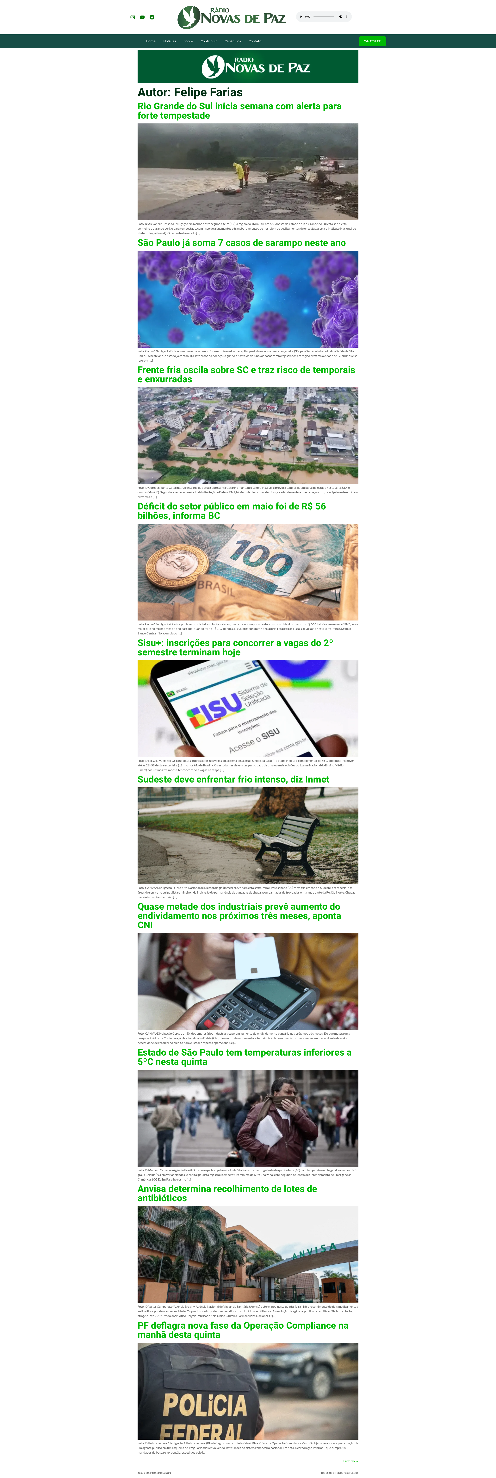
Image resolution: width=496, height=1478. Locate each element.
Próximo (350, 1461)
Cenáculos (233, 41)
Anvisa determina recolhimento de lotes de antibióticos (227, 1193)
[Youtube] (142, 17)
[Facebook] (152, 17)
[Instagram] (132, 17)
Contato (255, 41)
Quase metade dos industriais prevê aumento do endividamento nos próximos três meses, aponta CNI (239, 916)
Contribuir (209, 41)
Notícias (169, 41)
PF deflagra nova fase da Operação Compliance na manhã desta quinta (243, 1330)
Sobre (188, 41)
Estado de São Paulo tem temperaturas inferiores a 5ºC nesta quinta (245, 1057)
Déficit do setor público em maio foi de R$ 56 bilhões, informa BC (232, 511)
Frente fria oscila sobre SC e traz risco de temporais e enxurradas (246, 374)
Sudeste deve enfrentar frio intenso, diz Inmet (233, 779)
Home (151, 41)
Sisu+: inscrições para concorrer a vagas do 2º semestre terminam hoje (235, 647)
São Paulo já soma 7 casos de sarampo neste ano (242, 243)
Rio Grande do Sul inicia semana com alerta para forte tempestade (240, 111)
